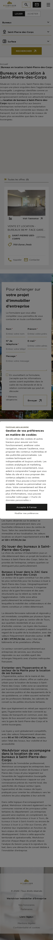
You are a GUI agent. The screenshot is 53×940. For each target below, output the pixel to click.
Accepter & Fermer (26, 507)
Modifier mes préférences (26, 513)
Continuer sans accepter (17, 427)
